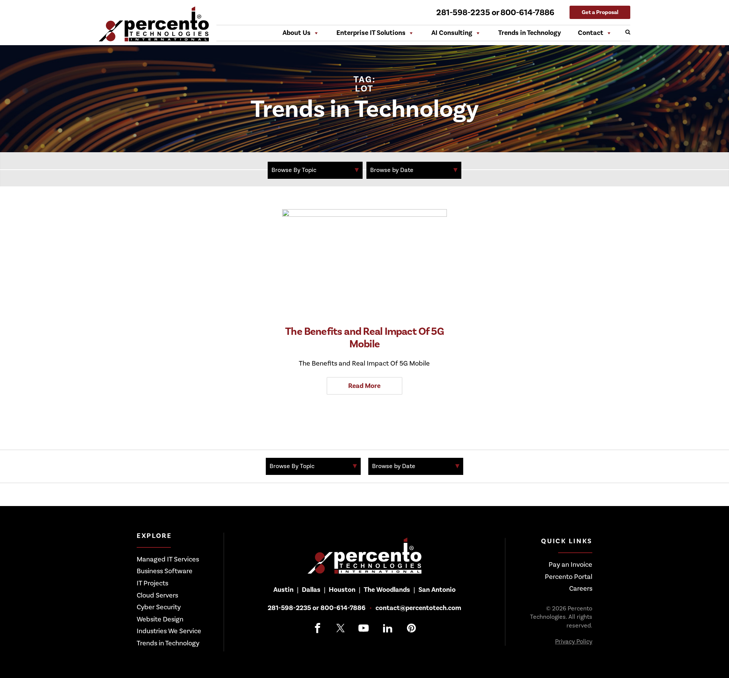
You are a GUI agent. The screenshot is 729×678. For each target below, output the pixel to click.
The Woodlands (387, 589)
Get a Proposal (600, 12)
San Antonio (437, 589)
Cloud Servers (157, 595)
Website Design (160, 619)
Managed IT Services (168, 559)
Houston (342, 589)
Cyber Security (159, 607)
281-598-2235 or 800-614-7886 (495, 12)
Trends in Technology (529, 32)
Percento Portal (568, 576)
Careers (580, 588)
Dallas (311, 589)
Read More (364, 386)
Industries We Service (169, 631)
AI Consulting (451, 32)
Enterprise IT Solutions (371, 32)
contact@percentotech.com (418, 608)
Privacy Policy (573, 641)
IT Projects (152, 583)
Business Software (165, 571)
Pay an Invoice (570, 564)
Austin (283, 589)
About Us (296, 32)
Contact (590, 32)
